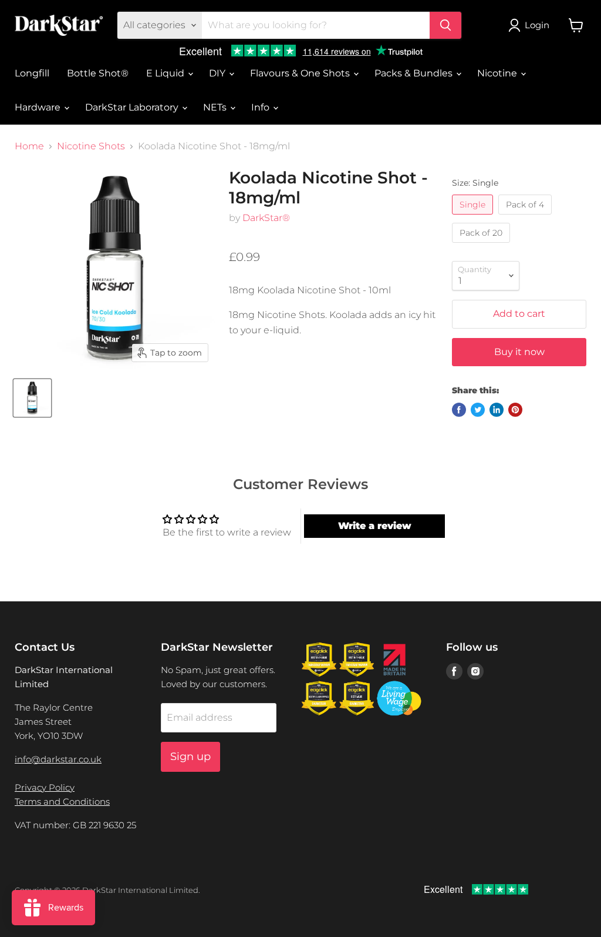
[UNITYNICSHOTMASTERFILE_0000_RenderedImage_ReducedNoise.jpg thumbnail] (32, 398)
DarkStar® (266, 217)
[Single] (474, 217)
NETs (216, 107)
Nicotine (498, 73)
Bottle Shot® (98, 73)
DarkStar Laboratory (133, 107)
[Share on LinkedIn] (496, 410)
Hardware (39, 107)
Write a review (374, 525)
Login (537, 25)
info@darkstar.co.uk (58, 759)
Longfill (32, 73)
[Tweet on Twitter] (478, 410)
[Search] (445, 25)
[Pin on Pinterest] (515, 410)
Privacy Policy (45, 787)
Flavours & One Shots (301, 73)
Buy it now (519, 351)
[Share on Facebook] (459, 410)
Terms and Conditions (62, 801)
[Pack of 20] (482, 245)
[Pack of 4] (526, 217)
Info (261, 107)
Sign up (190, 756)
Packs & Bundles (414, 73)
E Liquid (166, 73)
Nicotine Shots (91, 146)
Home (29, 146)
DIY (218, 73)
